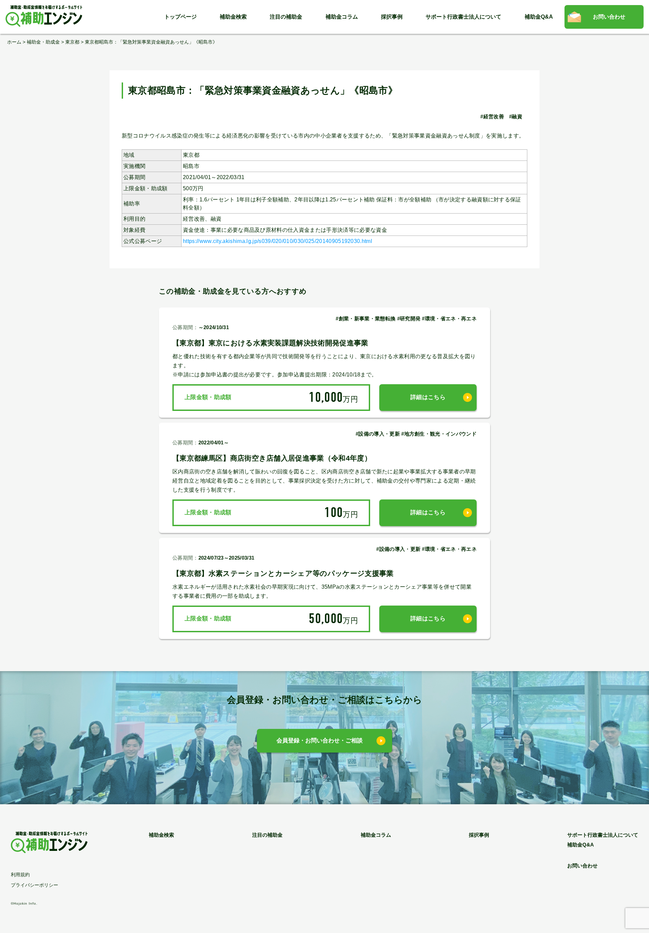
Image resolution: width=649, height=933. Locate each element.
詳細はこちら (428, 397)
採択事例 (392, 17)
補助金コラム (342, 17)
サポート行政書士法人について (463, 17)
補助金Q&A (539, 17)
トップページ (180, 17)
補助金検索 (233, 17)
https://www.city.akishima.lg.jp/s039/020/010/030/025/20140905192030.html (277, 241)
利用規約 (20, 874)
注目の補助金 (286, 17)
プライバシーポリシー (34, 885)
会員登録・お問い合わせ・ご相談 (320, 740)
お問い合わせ (609, 17)
